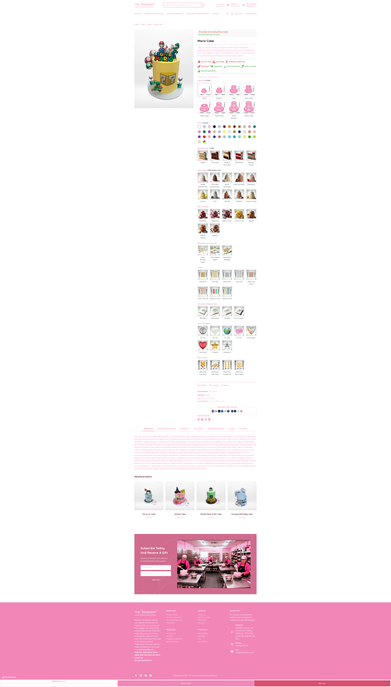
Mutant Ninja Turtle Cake (211, 514)
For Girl (239, 338)
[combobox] (181, 5)
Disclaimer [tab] (243, 428)
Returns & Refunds (174, 620)
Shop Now (202, 620)
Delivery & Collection (152, 13)
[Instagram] (145, 675)
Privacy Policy (171, 615)
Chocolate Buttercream (215, 186)
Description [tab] (148, 428)
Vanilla (203, 162)
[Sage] (224, 137)
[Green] (249, 137)
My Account (171, 633)
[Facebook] (199, 419)
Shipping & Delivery (174, 639)
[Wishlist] (227, 14)
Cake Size (204, 80)
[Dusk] (249, 127)
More (214, 13)
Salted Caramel (203, 237)
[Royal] (214, 137)
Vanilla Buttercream (203, 186)
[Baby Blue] (204, 127)
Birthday (203, 318)
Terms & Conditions (174, 617)
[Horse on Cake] (148, 495)
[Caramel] (229, 127)
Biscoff (227, 201)
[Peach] (254, 132)
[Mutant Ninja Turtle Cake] (211, 495)
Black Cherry (227, 221)
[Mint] (199, 142)
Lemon (202, 201)
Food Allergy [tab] (198, 428)
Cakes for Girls (219, 401)
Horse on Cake (148, 514)
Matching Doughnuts (227, 373)
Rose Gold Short (251, 283)
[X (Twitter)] (202, 419)
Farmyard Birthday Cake (242, 514)
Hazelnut (239, 201)
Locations (202, 623)
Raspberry (215, 221)
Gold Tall (215, 282)
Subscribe (156, 580)
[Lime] (254, 137)
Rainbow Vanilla (251, 164)
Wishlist (169, 636)
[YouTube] (150, 675)
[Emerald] (254, 127)
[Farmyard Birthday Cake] (242, 495)
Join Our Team (204, 617)
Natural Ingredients (208, 71)
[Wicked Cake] (179, 495)
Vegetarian (218, 66)
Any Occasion (239, 318)
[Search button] (202, 5)
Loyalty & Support (174, 13)
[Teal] (234, 137)
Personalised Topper (215, 258)
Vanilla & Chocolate (227, 164)
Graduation (227, 352)
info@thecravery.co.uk (245, 652)
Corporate (220, 4)
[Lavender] (219, 132)
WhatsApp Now (251, 6)
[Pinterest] (206, 419)
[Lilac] (229, 132)
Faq (199, 639)
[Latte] (214, 132)
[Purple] (199, 137)
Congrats (227, 318)
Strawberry (251, 184)
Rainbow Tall (227, 299)
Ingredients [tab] (184, 428)
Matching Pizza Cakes (239, 373)
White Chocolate (227, 186)
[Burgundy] (224, 127)
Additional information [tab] (166, 428)
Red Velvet (239, 162)
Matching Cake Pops (215, 373)
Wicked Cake (180, 514)
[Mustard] (234, 132)
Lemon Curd (239, 221)
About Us (202, 615)
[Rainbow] (204, 142)
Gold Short (203, 282)
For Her (215, 338)
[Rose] (209, 137)
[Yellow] (244, 137)
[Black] (214, 127)
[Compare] (232, 14)
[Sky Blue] (229, 137)
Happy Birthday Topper (203, 259)
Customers (220, 6)
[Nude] (244, 132)
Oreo (215, 201)
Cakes (211, 401)
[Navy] (239, 132)
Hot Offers (202, 642)
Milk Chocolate (239, 184)
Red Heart (203, 352)
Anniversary (215, 318)
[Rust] (219, 137)
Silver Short (227, 282)
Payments (170, 623)
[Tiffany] (239, 137)
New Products (172, 642)
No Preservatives (233, 66)
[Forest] (204, 132)
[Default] (199, 127)
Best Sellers (203, 633)
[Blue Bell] (219, 127)
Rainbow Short (215, 299)
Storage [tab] (231, 428)
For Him (203, 338)
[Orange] (249, 132)
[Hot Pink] (209, 132)
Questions (205, 66)
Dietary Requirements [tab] (216, 428)
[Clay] (239, 127)
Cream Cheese (251, 201)
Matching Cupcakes (202, 373)
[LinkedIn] (209, 419)
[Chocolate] (234, 127)
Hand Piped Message (227, 258)
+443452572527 (235, 6)
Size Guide (220, 62)
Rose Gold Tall (203, 299)
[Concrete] (244, 127)
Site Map (201, 636)
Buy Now (322, 683)
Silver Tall (239, 282)
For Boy (227, 338)
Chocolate (215, 162)
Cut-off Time (206, 62)
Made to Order (250, 66)
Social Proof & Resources (196, 13)
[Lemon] (224, 132)
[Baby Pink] (209, 127)
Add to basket (186, 683)
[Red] (204, 137)
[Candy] (199, 132)
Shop (136, 13)
